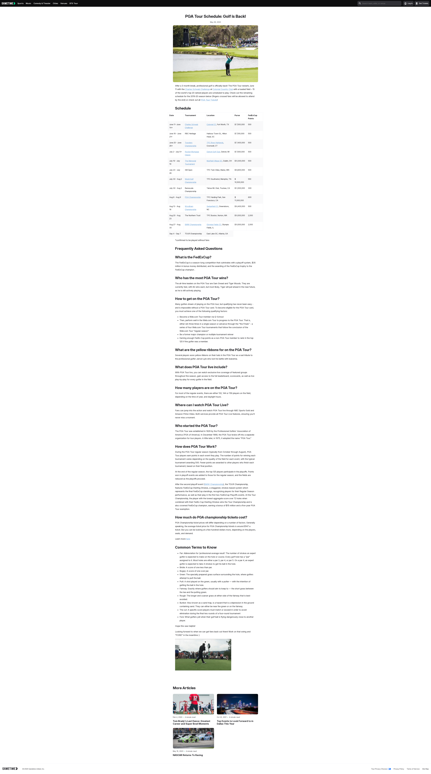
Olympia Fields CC (214, 224)
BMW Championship (193, 224)
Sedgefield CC (212, 206)
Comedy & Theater (42, 3)
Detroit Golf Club (213, 152)
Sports (21, 3)
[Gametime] (8, 3)
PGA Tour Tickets (209, 100)
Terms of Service (413, 769)
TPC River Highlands (215, 143)
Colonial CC (211, 124)
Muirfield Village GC (214, 161)
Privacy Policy (399, 769)
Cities (55, 3)
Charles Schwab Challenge (197, 89)
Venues (63, 3)
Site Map (425, 769)
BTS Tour (74, 3)
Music (28, 3)
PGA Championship (193, 197)
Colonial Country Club (223, 89)
